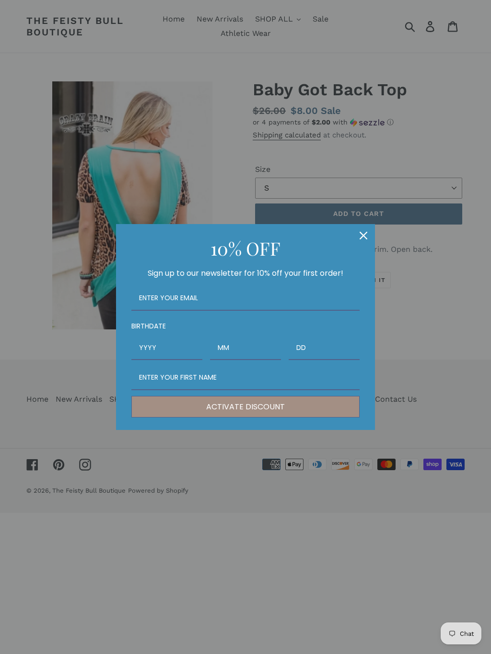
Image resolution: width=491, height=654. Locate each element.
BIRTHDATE (148, 326)
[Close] (363, 235)
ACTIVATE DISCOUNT (245, 406)
